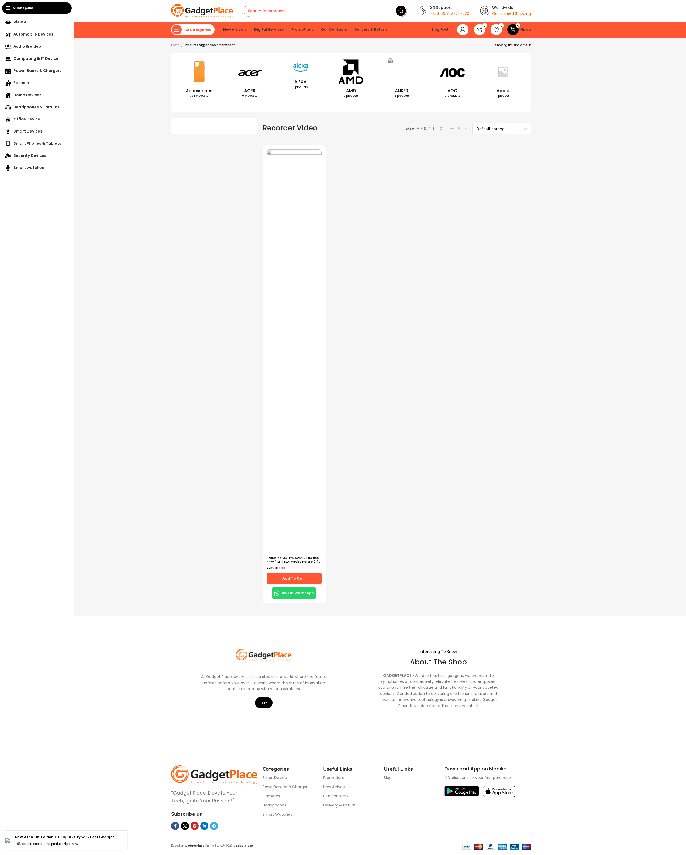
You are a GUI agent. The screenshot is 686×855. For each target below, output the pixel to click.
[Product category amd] (351, 79)
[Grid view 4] (465, 128)
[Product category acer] (250, 79)
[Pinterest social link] (195, 826)
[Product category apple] (503, 79)
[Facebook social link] (175, 826)
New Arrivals (334, 787)
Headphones (274, 805)
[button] (294, 578)
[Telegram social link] (214, 826)
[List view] (452, 128)
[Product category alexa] (300, 75)
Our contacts (336, 796)
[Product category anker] (401, 79)
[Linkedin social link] (204, 826)
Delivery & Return (339, 805)
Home (175, 45)
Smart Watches (277, 814)
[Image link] (214, 774)
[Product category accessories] (199, 79)
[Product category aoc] (452, 79)
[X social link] (185, 826)
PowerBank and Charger (285, 787)
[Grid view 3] (458, 128)
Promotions (334, 777)
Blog (388, 777)
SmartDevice (275, 777)
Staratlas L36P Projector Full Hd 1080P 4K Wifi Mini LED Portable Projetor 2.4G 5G (294, 561)
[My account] (462, 29)
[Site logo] (202, 11)
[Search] (401, 11)
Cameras (271, 796)
